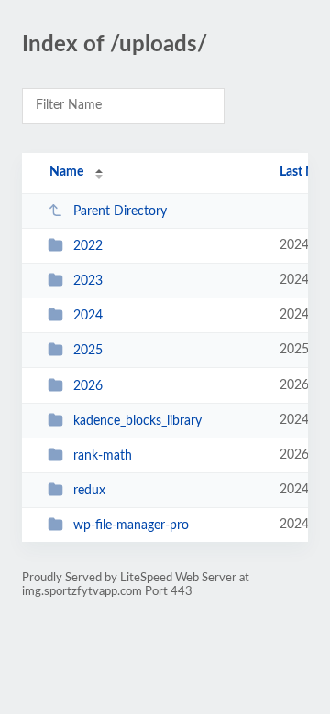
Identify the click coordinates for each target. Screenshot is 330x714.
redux (89, 490)
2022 (88, 246)
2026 (88, 386)
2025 (88, 350)
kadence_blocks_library (137, 421)
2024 (88, 315)
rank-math (102, 455)
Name (66, 172)
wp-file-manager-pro (131, 525)
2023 (88, 281)
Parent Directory (120, 211)
